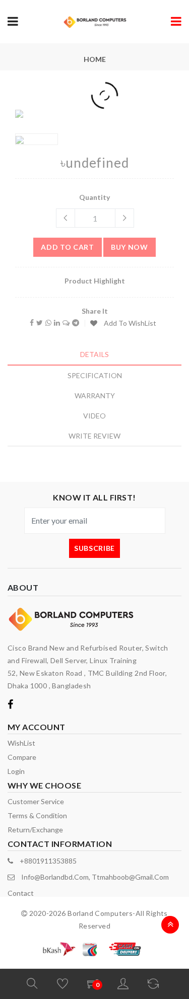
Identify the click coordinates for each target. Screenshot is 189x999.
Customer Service (36, 801)
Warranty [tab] (95, 395)
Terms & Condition (37, 815)
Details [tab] (94, 354)
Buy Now (129, 247)
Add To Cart (67, 247)
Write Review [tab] (94, 436)
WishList (21, 743)
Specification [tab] (95, 375)
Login (16, 771)
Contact (21, 893)
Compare (22, 757)
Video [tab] (94, 415)
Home (95, 59)
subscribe (94, 548)
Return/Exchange (35, 829)
